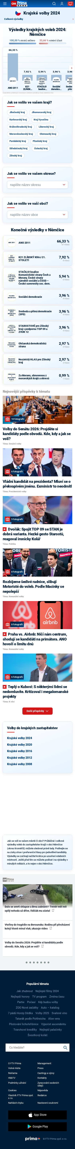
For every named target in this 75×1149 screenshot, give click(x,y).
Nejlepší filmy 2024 (47, 991)
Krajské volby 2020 (19, 744)
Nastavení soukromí (48, 1102)
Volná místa (14, 1068)
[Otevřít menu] (5, 3)
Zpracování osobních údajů (48, 1084)
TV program (39, 996)
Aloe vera (54, 1018)
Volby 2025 (42, 1013)
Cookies (12, 1090)
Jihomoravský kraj (41, 112)
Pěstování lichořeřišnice (23, 1024)
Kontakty (42, 1077)
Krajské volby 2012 (19, 757)
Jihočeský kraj (17, 112)
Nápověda (43, 1090)
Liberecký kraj (46, 126)
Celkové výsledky (13, 19)
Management (44, 1063)
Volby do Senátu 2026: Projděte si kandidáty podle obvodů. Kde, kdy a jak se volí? (34, 944)
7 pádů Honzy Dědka (20, 1013)
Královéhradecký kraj (20, 126)
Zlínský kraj (15, 155)
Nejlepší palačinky (51, 1029)
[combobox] (36, 185)
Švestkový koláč (38, 1035)
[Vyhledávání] (54, 3)
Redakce (42, 1095)
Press (41, 1068)
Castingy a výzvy (46, 1073)
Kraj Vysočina (41, 119)
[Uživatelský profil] (62, 3)
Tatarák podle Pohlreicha (30, 1018)
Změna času (56, 996)
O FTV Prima (14, 1063)
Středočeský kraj (18, 148)
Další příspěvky (36, 711)
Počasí (31, 1002)
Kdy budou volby (48, 1002)
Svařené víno (59, 1013)
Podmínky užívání (17, 1082)
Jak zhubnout (25, 991)
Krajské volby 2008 (19, 764)
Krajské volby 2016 (19, 751)
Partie (20, 1002)
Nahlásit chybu (15, 1102)
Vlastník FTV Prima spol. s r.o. (20, 1096)
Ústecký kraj (41, 148)
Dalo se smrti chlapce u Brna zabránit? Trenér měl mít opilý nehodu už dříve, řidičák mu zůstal (36, 908)
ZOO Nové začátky (27, 1007)
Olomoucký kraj (48, 134)
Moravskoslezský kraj (21, 134)
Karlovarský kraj (18, 119)
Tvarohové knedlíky (25, 1029)
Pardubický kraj (17, 141)
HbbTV (11, 1077)
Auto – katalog (50, 1007)
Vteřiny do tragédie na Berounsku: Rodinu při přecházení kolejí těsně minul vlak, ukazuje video (37, 926)
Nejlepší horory (20, 996)
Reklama (12, 1073)
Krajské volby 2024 (19, 738)
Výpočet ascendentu (53, 1024)
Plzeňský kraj (40, 141)
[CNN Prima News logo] (19, 4)
